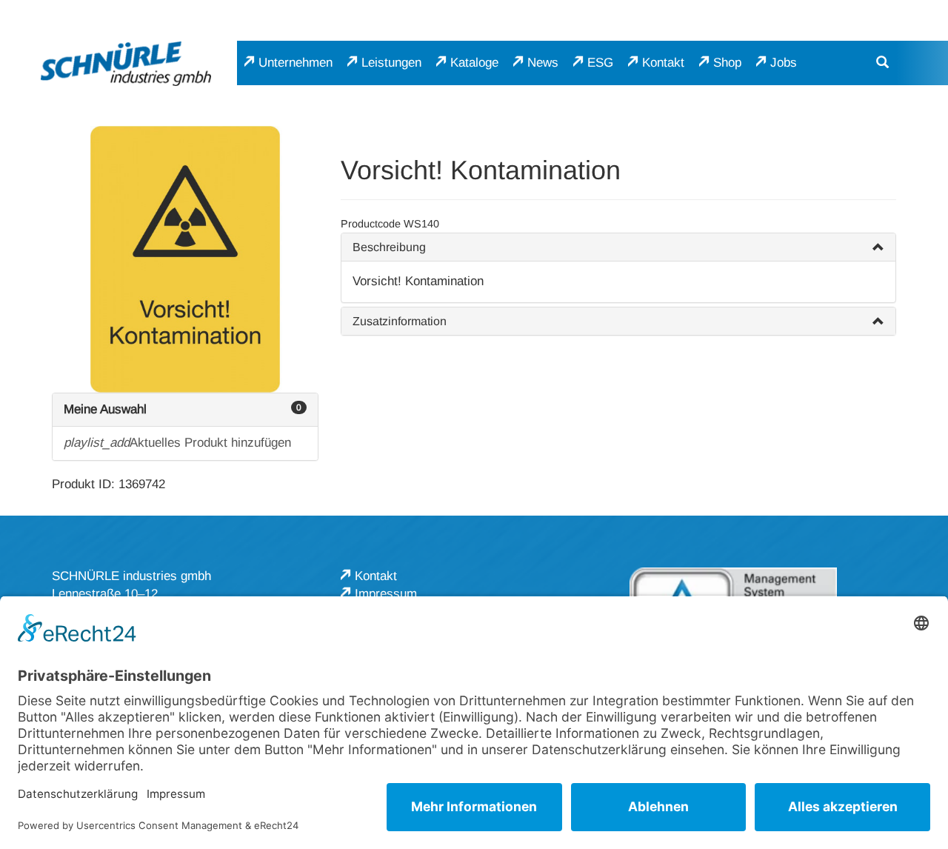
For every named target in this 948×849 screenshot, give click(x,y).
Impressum (386, 594)
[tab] (618, 247)
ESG (600, 63)
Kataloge (474, 63)
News (542, 63)
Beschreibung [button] (389, 247)
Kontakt (663, 63)
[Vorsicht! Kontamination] (185, 259)
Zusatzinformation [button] (400, 321)
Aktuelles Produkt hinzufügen (177, 443)
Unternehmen (295, 63)
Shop (727, 63)
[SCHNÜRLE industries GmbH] (126, 63)
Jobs (783, 63)
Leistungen (391, 63)
